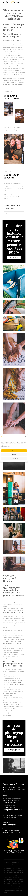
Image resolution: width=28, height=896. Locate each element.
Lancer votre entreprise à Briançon (13, 815)
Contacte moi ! (7, 822)
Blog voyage (20, 866)
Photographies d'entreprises (9, 209)
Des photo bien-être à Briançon (12, 787)
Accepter (14, 450)
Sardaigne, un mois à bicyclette (11, 832)
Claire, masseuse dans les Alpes (11, 820)
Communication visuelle (13, 205)
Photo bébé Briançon (9, 805)
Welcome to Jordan (8, 835)
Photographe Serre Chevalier (11, 800)
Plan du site (7, 866)
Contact (13, 866)
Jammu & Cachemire (8, 828)
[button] (26, 436)
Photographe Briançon (9, 802)
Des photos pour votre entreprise (12, 813)
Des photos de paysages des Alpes (12, 798)
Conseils (7, 213)
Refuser (14, 454)
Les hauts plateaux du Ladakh (11, 830)
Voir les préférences (14, 458)
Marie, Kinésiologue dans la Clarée (12, 817)
